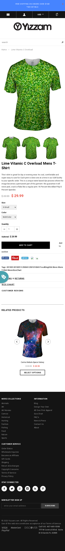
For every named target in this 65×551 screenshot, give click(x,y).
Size (3, 203)
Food (4, 431)
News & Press (40, 421)
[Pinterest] (15, 258)
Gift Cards (6, 459)
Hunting (5, 421)
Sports (4, 438)
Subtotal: (5, 237)
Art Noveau (6, 410)
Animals (5, 403)
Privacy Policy (7, 476)
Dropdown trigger (24, 14)
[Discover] (31, 527)
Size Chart (38, 414)
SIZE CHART (8, 284)
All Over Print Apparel (43, 410)
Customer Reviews (12, 291)
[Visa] (4, 527)
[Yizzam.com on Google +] (20, 488)
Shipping (5, 462)
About (36, 428)
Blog (36, 403)
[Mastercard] (16, 527)
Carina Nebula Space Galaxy (32, 362)
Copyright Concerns (10, 469)
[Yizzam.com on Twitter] (12, 488)
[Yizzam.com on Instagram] (27, 488)
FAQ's (36, 417)
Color (4, 212)
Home (4, 50)
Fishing (5, 428)
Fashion (5, 424)
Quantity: (5, 224)
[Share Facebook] (5, 258)
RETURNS (19, 278)
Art (3, 407)
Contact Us (39, 424)
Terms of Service (9, 473)
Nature (4, 435)
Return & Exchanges (10, 466)
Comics (5, 414)
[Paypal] (6, 530)
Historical (6, 417)
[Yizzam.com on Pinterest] (43, 488)
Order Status (7, 449)
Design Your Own (41, 407)
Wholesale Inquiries (10, 452)
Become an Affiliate (10, 455)
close (62, 4)
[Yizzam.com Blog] (35, 488)
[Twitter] (25, 258)
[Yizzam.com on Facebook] (4, 488)
